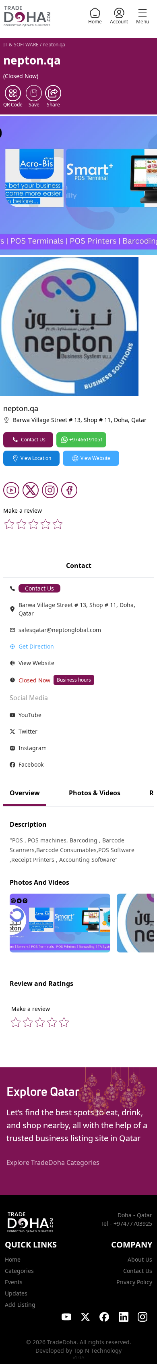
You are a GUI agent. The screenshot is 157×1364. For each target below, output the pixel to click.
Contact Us (33, 439)
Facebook (31, 764)
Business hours (74, 679)
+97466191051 (86, 439)
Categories (19, 1271)
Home (95, 21)
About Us (140, 1259)
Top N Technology (98, 1350)
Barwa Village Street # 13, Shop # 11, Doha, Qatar (80, 420)
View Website (95, 458)
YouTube (30, 715)
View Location (36, 458)
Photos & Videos (94, 792)
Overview (25, 792)
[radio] (9, 524)
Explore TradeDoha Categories (52, 1162)
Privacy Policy (134, 1282)
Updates (16, 1293)
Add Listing (20, 1304)
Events (14, 1282)
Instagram (33, 748)
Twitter (28, 731)
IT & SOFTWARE (21, 44)
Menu (142, 21)
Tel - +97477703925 (126, 1223)
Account (119, 21)
